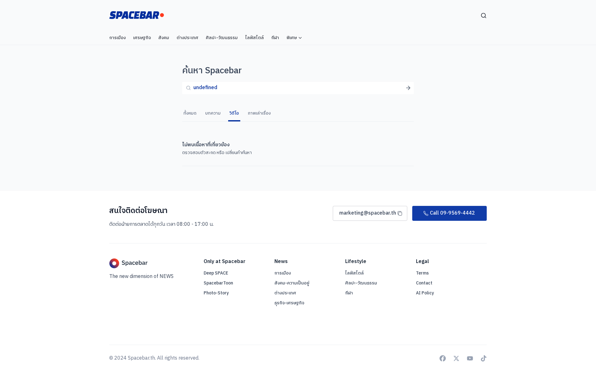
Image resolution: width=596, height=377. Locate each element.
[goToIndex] (136, 15)
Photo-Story (216, 293)
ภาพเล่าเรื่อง (259, 113)
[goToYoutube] (470, 358)
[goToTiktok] (484, 358)
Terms (422, 273)
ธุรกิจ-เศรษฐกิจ (289, 303)
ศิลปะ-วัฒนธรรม (361, 283)
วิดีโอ (234, 113)
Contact (424, 283)
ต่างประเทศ (285, 293)
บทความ (213, 113)
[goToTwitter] (456, 358)
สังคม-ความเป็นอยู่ (291, 283)
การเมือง (282, 273)
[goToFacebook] (443, 358)
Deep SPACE (216, 273)
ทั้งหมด (189, 113)
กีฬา (349, 293)
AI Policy (425, 293)
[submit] (408, 88)
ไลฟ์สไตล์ (354, 273)
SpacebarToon (218, 283)
